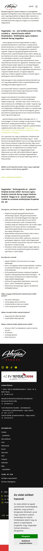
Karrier (3, 449)
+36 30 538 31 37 (7, 404)
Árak (2, 442)
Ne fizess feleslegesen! (8, 482)
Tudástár (4, 459)
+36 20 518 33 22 (7, 418)
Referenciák (5, 446)
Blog (2, 466)
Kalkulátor (4, 463)
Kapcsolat (4, 452)
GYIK (2, 456)
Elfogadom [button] (26, 536)
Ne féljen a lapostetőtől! (9, 478)
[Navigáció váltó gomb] (36, 6)
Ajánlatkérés (5, 435)
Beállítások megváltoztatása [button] (26, 542)
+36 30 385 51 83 (7, 394)
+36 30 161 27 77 (7, 413)
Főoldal (3, 432)
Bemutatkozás (6, 439)
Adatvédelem (5, 469)
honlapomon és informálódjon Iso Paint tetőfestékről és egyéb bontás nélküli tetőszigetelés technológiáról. (19, 130)
